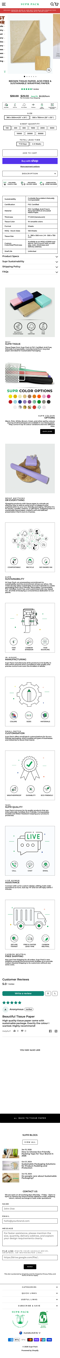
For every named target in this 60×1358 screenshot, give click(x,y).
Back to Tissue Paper (32, 1118)
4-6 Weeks (36, 144)
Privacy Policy (48, 1274)
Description (30, 173)
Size (30, 113)
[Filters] (48, 993)
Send (30, 1267)
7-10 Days (23, 144)
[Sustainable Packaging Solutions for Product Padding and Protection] (10, 1165)
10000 (19, 133)
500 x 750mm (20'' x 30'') (43, 117)
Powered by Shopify (30, 1350)
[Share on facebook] (50, 1031)
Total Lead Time (30, 140)
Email (5, 1216)
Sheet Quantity (30, 124)
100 (7, 128)
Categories (29, 1287)
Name (5, 1204)
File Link (25, 1252)
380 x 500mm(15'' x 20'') (17, 117)
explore (47, 431)
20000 (30, 133)
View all (30, 1142)
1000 (33, 128)
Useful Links (29, 1299)
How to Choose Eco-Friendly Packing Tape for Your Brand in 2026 (37, 1154)
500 (24, 128)
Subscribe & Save (29, 1306)
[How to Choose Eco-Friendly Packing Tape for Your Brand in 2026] (10, 1153)
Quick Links (29, 1293)
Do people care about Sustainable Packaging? (39, 1177)
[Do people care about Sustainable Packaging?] (10, 1177)
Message (7, 1228)
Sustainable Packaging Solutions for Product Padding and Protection (38, 1166)
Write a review (23, 993)
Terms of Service (27, 1275)
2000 (42, 128)
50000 (40, 133)
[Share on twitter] (56, 1031)
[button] (26, 89)
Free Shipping (35, 98)
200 (15, 128)
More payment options (30, 166)
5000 (52, 128)
